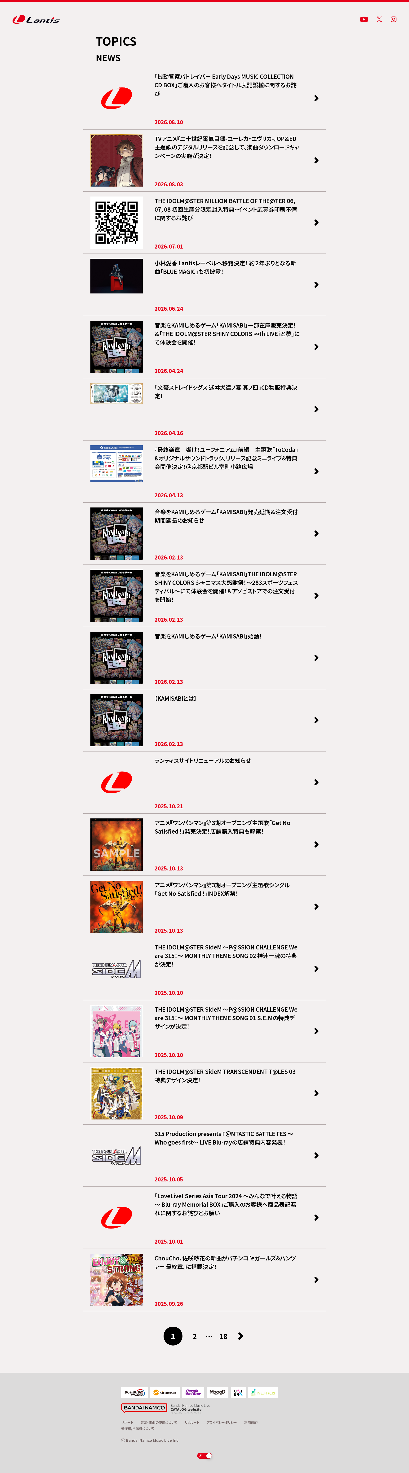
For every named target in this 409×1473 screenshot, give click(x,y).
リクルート (192, 1422)
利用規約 (251, 1422)
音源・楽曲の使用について (159, 1422)
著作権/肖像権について (138, 1428)
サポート (127, 1422)
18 (223, 1336)
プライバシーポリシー (222, 1422)
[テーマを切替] (204, 1456)
